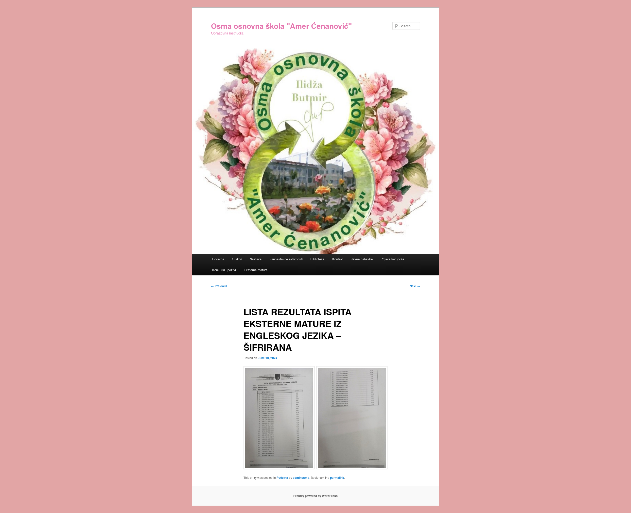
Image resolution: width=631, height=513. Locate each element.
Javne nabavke (362, 259)
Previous (219, 286)
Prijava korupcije (392, 259)
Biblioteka (317, 259)
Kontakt (337, 259)
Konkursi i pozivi (224, 269)
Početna (218, 259)
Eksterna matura (255, 269)
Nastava (256, 259)
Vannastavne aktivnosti (286, 259)
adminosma (301, 477)
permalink (337, 477)
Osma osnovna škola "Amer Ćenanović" (281, 25)
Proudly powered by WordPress (315, 496)
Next (415, 286)
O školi (237, 259)
